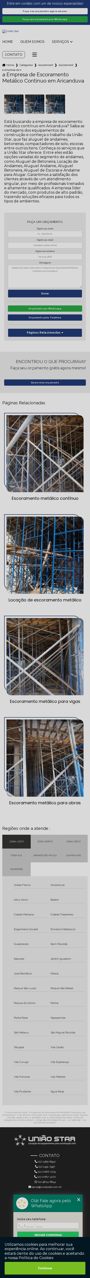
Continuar (45, 1268)
